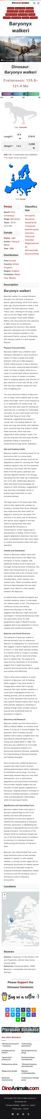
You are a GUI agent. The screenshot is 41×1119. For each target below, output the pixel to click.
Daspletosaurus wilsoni (8, 1051)
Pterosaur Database (12, 1105)
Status (7, 238)
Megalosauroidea (11, 14)
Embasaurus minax (10, 1064)
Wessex (12, 278)
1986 (11, 248)
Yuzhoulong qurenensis (26, 1045)
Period (8, 206)
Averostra (11, 8)
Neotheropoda (22, 14)
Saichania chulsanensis (7, 1079)
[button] (11, 920)
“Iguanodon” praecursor (7, 1058)
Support (22, 982)
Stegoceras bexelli (9, 1071)
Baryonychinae (20, 8)
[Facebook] (7, 1010)
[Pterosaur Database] (20, 1030)
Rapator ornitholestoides (28, 1072)
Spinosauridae (16, 17)
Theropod (23, 127)
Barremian (15, 219)
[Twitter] (12, 1010)
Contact (26, 1109)
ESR (5, 155)
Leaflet (25, 945)
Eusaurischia (29, 11)
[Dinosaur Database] (20, 3)
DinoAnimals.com (20, 1102)
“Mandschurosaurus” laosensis (10, 1045)
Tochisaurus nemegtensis (30, 1079)
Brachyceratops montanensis (28, 1058)
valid (13, 238)
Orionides (32, 14)
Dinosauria (29, 8)
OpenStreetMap (34, 945)
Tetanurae (25, 17)
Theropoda (33, 17)
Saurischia (7, 17)
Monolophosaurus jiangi (29, 1051)
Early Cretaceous (12, 11)
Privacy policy (17, 1109)
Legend (32, 1105)
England (15, 271)
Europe (22, 11)
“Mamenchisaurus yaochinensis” (29, 1065)
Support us (24, 1105)
